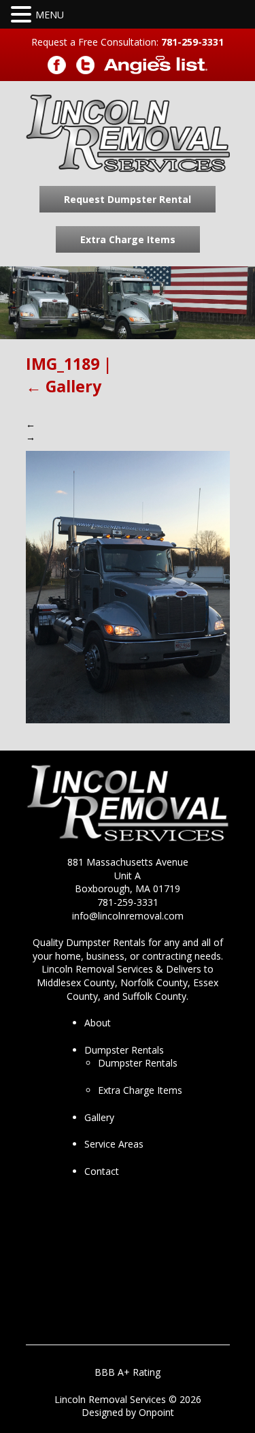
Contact (101, 1171)
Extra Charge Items (127, 239)
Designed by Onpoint (128, 1412)
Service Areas (113, 1143)
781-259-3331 (192, 41)
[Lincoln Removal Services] (128, 134)
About (97, 1022)
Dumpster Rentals (124, 1049)
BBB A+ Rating (127, 1372)
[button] (23, 15)
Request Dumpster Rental (127, 199)
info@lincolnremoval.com (128, 915)
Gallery (63, 386)
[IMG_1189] (128, 586)
